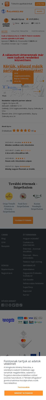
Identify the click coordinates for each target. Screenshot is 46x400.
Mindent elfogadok (23, 393)
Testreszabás (23, 387)
